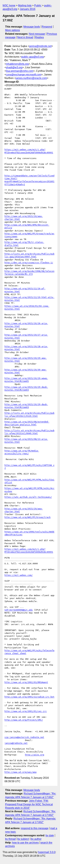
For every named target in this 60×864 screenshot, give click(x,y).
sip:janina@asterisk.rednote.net (24, 737)
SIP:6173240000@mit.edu (18, 610)
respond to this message (34, 828)
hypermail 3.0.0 (46, 852)
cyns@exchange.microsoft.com (23, 74)
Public (37, 5)
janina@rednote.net (40, 46)
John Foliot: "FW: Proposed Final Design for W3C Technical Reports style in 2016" (29, 804)
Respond (47, 26)
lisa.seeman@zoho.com (19, 71)
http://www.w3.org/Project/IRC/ (23, 720)
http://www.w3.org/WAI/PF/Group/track (27, 517)
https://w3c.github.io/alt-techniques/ (28, 497)
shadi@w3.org (14, 67)
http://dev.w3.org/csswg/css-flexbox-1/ (28, 262)
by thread (10, 839)
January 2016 (27, 9)
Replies (39, 37)
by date (50, 835)
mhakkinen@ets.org (17, 64)
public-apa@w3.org (32, 56)
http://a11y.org (34, 755)
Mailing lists (25, 5)
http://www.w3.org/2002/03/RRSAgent (26, 682)
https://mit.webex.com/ (18, 575)
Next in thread (25, 37)
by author (36, 839)
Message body (31, 26)
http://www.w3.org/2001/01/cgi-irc (25, 711)
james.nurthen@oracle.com (31, 78)
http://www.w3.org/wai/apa (20, 772)
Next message (37, 33)
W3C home (9, 5)
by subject (23, 839)
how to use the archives (25, 842)
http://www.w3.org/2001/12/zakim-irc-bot (29, 697)
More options (12, 30)
